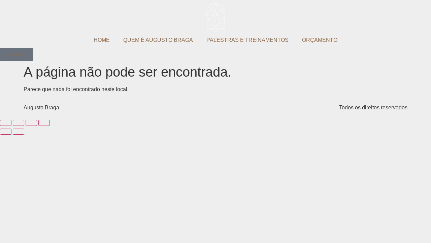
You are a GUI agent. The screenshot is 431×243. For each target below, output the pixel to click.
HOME (102, 40)
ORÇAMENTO (319, 40)
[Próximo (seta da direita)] (18, 132)
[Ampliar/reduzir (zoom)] (44, 123)
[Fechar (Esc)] (5, 123)
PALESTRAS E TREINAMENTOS (247, 40)
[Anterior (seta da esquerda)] (5, 132)
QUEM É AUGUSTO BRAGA (158, 40)
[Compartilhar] (18, 123)
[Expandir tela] (31, 123)
